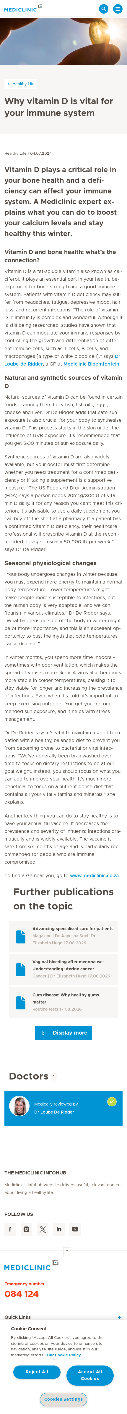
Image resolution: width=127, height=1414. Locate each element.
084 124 (21, 1294)
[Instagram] (26, 1229)
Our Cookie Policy (64, 1355)
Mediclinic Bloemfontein (91, 364)
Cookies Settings (63, 1399)
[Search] (103, 9)
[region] (63, 1367)
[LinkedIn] (59, 1229)
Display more (69, 1033)
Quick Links (17, 1317)
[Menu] (118, 9)
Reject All (37, 1372)
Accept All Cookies (90, 1375)
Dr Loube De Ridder (54, 1112)
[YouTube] (75, 1229)
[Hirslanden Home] (63, 1265)
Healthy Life (23, 83)
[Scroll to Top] (67, 1251)
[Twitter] (42, 1229)
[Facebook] (10, 1229)
